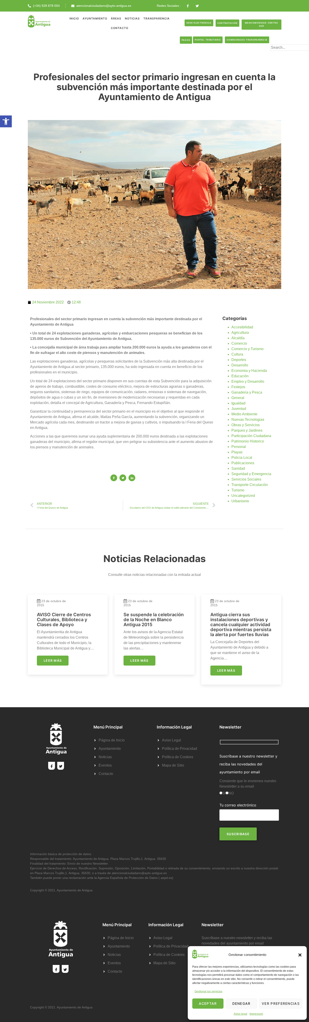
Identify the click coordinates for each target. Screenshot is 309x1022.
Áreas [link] (116, 18)
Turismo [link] (237, 490)
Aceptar (208, 1003)
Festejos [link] (238, 387)
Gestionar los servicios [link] (208, 991)
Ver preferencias (281, 1003)
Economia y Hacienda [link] (249, 371)
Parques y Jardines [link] (246, 430)
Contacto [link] (119, 28)
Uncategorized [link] (243, 496)
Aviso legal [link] (240, 1013)
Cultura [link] (237, 354)
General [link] (237, 398)
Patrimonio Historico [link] (247, 441)
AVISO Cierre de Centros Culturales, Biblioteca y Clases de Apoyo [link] (64, 619)
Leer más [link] (53, 660)
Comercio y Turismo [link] (247, 349)
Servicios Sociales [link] (246, 479)
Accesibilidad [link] (242, 327)
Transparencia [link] (156, 18)
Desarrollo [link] (239, 365)
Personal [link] (238, 447)
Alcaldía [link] (238, 338)
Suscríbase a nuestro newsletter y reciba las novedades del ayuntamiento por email (248, 764)
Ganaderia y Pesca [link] (246, 392)
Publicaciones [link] (242, 463)
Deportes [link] (238, 360)
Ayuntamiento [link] (95, 18)
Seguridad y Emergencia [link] (251, 474)
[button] (300, 955)
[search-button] (277, 55)
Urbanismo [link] (240, 501)
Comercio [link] (239, 343)
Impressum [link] (256, 1013)
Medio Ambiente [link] (244, 414)
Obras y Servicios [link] (245, 425)
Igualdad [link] (238, 403)
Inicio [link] (74, 18)
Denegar (241, 1003)
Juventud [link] (238, 409)
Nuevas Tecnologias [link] (247, 419)
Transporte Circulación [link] (249, 485)
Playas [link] (236, 452)
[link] (6, 121)
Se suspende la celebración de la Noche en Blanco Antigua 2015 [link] (154, 619)
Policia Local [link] (241, 457)
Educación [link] (240, 376)
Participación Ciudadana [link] (251, 436)
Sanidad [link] (238, 468)
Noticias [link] (132, 18)
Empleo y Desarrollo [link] (247, 381)
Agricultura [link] (240, 332)
